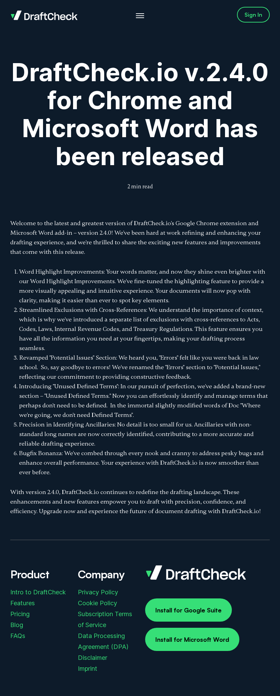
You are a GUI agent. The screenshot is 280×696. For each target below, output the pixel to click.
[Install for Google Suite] (188, 610)
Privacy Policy (98, 592)
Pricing (20, 614)
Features (22, 603)
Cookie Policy (97, 603)
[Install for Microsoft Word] (192, 639)
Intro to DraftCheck (38, 592)
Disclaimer (92, 657)
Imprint (87, 668)
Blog (16, 624)
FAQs (17, 635)
